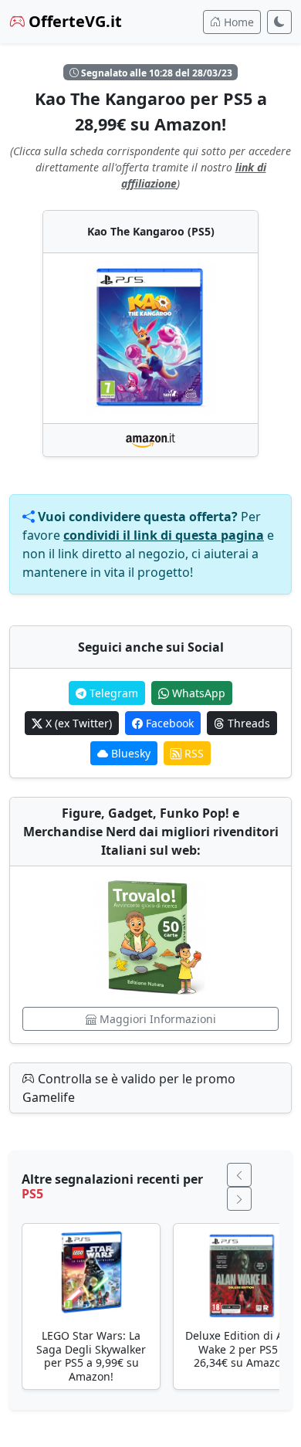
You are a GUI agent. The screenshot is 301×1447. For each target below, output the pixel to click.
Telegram (112, 693)
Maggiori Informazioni (156, 1019)
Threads (247, 723)
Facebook (168, 723)
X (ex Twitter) (77, 723)
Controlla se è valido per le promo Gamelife (128, 1088)
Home (237, 22)
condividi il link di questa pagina (163, 535)
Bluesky (129, 753)
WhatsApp (197, 693)
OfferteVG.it (73, 21)
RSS (192, 753)
